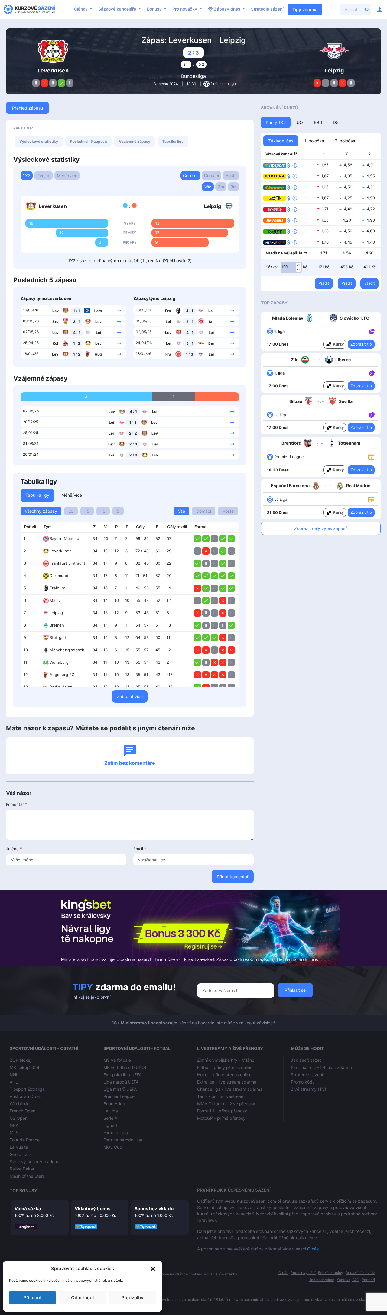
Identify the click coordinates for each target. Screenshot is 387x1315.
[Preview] (371, 456)
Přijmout (32, 1298)
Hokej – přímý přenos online (224, 1074)
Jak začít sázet (306, 1060)
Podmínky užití (303, 1272)
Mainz (55, 600)
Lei (98, 332)
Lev (55, 310)
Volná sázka (28, 1208)
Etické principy (330, 1272)
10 (103, 511)
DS (336, 122)
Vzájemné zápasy (134, 141)
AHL (14, 1081)
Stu (55, 321)
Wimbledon (21, 1103)
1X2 (26, 175)
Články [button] (81, 8)
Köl (55, 343)
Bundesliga (193, 76)
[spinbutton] (291, 267)
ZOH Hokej (20, 1060)
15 (87, 511)
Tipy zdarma (304, 9)
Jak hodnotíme (321, 1280)
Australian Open (25, 1096)
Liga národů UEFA (120, 1081)
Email (139, 848)
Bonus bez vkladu (154, 1208)
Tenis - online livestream (221, 1096)
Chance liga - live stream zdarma (229, 1089)
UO (300, 122)
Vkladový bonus (92, 1208)
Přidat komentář (233, 876)
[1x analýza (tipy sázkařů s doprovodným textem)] (371, 331)
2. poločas (345, 140)
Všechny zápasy (41, 511)
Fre (168, 310)
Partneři (368, 1280)
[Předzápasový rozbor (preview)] (371, 456)
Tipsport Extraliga (27, 1089)
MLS (14, 1132)
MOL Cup (112, 1147)
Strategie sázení (267, 8)
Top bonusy (23, 1190)
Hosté (231, 175)
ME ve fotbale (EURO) (124, 1067)
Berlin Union (61, 687)
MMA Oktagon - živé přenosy (226, 1103)
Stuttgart (58, 637)
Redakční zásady (360, 1272)
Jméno (14, 848)
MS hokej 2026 (24, 1067)
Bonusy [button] (155, 8)
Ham (98, 310)
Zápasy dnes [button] (227, 8)
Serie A (110, 1118)
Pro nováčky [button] (185, 8)
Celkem (190, 175)
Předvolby (132, 1298)
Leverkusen (61, 550)
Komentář (16, 804)
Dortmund (59, 575)
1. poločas (314, 140)
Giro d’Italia (21, 1154)
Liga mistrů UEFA (120, 1089)
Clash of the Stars (27, 1176)
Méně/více (67, 175)
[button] (153, 1269)
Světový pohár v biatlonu (34, 1161)
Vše (207, 186)
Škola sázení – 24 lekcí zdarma (321, 1067)
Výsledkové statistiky (38, 141)
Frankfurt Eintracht (67, 563)
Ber (211, 343)
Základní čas (280, 140)
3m (233, 186)
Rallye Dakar (22, 1168)
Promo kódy (303, 1081)
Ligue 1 (110, 1125)
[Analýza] (372, 331)
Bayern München (66, 538)
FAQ (355, 1280)
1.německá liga (223, 83)
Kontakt (343, 1280)
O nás (313, 1248)
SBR (318, 122)
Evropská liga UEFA (122, 1074)
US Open (19, 1118)
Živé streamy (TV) (308, 1089)
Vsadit (324, 283)
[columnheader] (30, 527)
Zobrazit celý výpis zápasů (321, 528)
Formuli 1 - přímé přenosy (222, 1110)
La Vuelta (19, 1147)
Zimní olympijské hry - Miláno (225, 1060)
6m (221, 186)
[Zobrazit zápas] (119, 310)
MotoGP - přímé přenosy (221, 1118)
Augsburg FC (62, 674)
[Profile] (379, 9)
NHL (14, 1074)
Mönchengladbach (67, 649)
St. (211, 321)
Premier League (119, 1096)
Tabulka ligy (173, 141)
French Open (22, 1110)
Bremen (57, 625)
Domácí (211, 175)
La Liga (110, 1110)
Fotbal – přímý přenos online (224, 1067)
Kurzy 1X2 (276, 122)
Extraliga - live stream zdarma (226, 1081)
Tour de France (25, 1139)
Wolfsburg (59, 662)
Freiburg (58, 588)
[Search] (367, 9)
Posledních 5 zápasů (88, 141)
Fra (168, 354)
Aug (98, 354)
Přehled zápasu (27, 107)
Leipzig (56, 612)
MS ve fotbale (117, 1060)
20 (70, 511)
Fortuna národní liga (122, 1139)
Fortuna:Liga (115, 1132)
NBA (14, 1125)
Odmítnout (82, 1298)
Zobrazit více (130, 696)
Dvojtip (43, 175)
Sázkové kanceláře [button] (117, 8)
